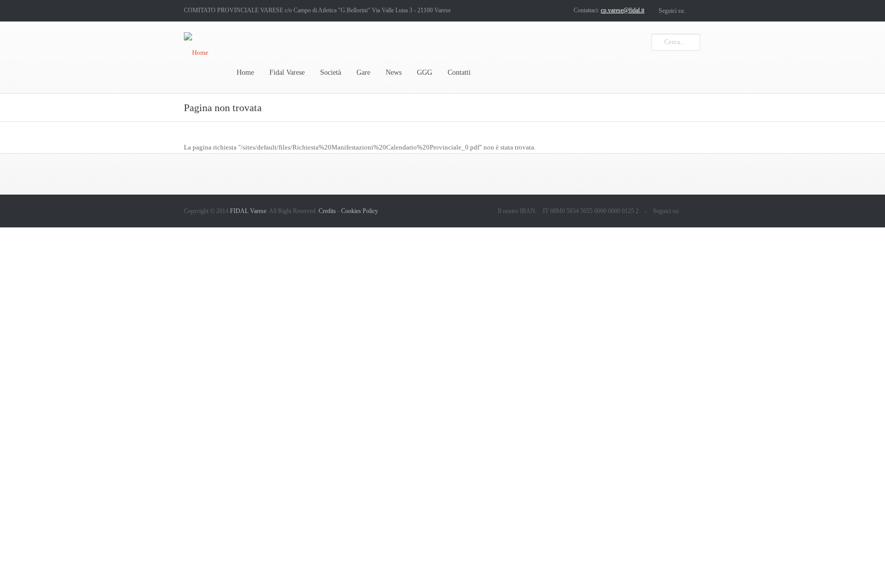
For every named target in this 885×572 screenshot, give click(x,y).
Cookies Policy (359, 211)
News (394, 72)
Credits (327, 211)
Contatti (459, 72)
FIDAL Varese (248, 211)
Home (245, 72)
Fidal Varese (287, 72)
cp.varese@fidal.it (622, 10)
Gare (363, 72)
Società (330, 72)
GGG (424, 72)
